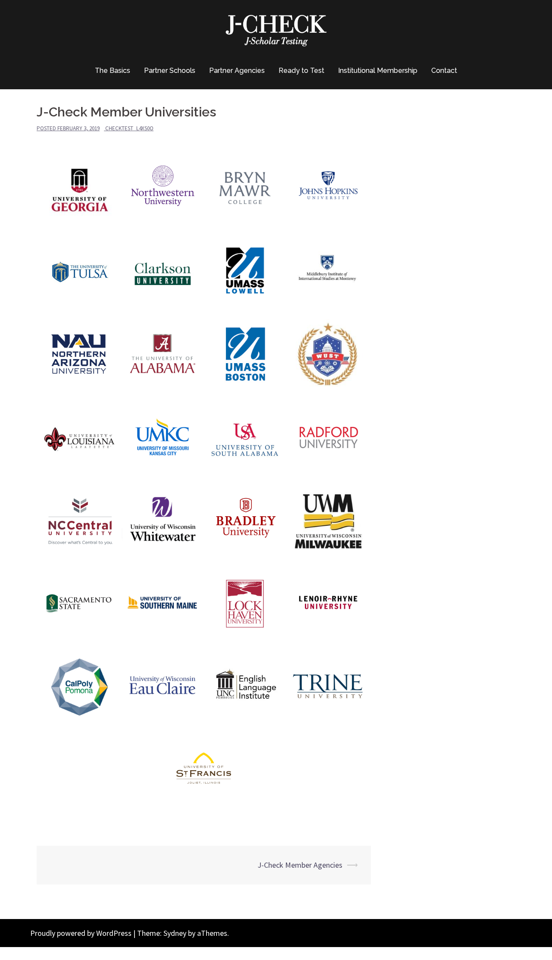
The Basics (112, 70)
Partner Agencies (237, 70)
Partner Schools (169, 70)
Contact (444, 70)
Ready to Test (301, 70)
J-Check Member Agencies (299, 865)
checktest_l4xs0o (129, 128)
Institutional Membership (377, 70)
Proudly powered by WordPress (81, 933)
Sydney (174, 933)
